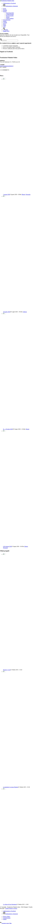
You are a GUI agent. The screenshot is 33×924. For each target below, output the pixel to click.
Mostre (23, 194)
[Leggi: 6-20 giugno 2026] (4, 431)
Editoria (25, 311)
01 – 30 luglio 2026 (8, 429)
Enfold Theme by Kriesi (11, 908)
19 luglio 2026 (6, 311)
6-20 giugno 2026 (7, 546)
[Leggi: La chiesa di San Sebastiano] (4, 789)
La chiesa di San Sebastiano (10, 904)
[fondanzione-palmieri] (7, 0)
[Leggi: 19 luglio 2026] (4, 196)
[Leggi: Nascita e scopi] (4, 554)
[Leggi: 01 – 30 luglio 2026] (4, 313)
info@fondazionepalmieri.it (6, 66)
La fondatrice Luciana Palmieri (10, 787)
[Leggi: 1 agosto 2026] (4, 79)
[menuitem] (18, 8)
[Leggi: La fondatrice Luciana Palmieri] (4, 671)
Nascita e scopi (6, 669)
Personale (28, 194)
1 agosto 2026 (6, 194)
